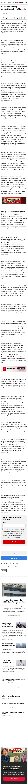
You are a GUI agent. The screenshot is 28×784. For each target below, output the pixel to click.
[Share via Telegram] (14, 18)
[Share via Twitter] (7, 18)
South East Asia (5, 566)
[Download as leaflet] (21, 18)
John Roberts (4, 12)
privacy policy (11, 535)
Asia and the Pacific (16, 566)
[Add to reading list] (25, 18)
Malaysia (4, 570)
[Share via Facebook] (3, 18)
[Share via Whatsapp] (10, 18)
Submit (14, 542)
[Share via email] (17, 18)
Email (4, 522)
